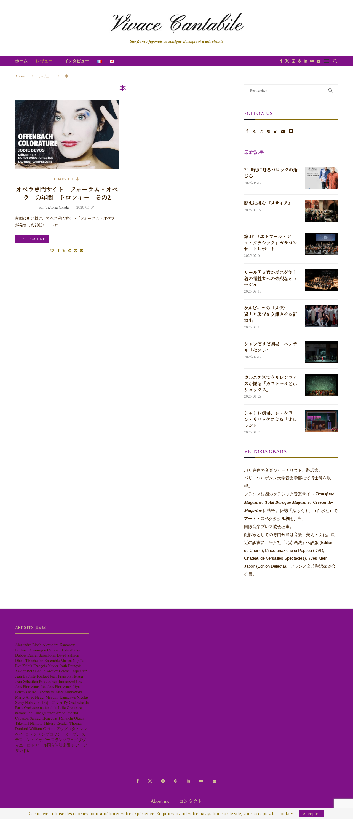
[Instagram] (293, 61)
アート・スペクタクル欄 (267, 518)
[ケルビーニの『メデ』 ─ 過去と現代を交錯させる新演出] (321, 316)
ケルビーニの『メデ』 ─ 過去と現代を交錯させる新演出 (270, 314)
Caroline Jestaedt (60, 650)
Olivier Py (60, 702)
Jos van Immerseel (60, 681)
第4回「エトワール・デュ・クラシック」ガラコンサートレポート (270, 242)
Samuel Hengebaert (45, 718)
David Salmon (68, 655)
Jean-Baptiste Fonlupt (32, 676)
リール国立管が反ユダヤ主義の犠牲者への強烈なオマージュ (270, 278)
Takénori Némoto (28, 723)
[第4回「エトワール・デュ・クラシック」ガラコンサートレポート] (321, 244)
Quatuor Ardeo (53, 712)
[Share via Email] (81, 250)
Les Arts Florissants (56, 686)
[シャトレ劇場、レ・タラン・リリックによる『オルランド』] (321, 421)
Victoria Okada (57, 207)
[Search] (335, 61)
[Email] (318, 61)
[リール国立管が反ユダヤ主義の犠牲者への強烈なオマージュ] (321, 280)
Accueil (21, 76)
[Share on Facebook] (59, 250)
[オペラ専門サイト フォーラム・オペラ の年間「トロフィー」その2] (67, 134)
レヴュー (44, 61)
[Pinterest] (299, 61)
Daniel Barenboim (41, 655)
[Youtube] (312, 61)
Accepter (311, 813)
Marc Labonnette (41, 691)
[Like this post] (52, 250)
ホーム (21, 61)
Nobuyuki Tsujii (37, 702)
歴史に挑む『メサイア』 (268, 203)
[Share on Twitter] (64, 250)
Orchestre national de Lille (45, 707)
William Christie (42, 728)
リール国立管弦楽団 (53, 745)
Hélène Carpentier (73, 670)
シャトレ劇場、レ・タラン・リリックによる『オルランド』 (270, 419)
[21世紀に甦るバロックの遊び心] (321, 178)
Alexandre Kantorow (58, 644)
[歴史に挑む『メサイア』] (321, 211)
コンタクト (190, 801)
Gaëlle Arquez (46, 670)
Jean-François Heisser (67, 676)
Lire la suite (30, 239)
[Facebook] (281, 61)
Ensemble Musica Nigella (64, 660)
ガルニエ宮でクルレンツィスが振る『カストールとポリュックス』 (270, 383)
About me (160, 801)
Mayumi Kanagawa (61, 697)
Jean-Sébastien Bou (30, 681)
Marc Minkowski (69, 691)
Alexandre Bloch (28, 644)
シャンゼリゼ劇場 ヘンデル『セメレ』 (270, 347)
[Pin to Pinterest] (69, 250)
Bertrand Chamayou (30, 650)
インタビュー (76, 61)
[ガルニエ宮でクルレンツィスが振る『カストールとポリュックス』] (321, 385)
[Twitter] (287, 61)
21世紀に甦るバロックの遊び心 (271, 173)
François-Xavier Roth (50, 665)
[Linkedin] (305, 61)
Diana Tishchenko (29, 660)
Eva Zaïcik (23, 665)
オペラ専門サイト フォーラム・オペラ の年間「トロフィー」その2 (67, 193)
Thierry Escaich (56, 723)
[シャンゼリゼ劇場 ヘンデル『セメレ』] (321, 352)
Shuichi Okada (72, 718)
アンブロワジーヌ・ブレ (59, 734)
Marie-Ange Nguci (29, 697)
